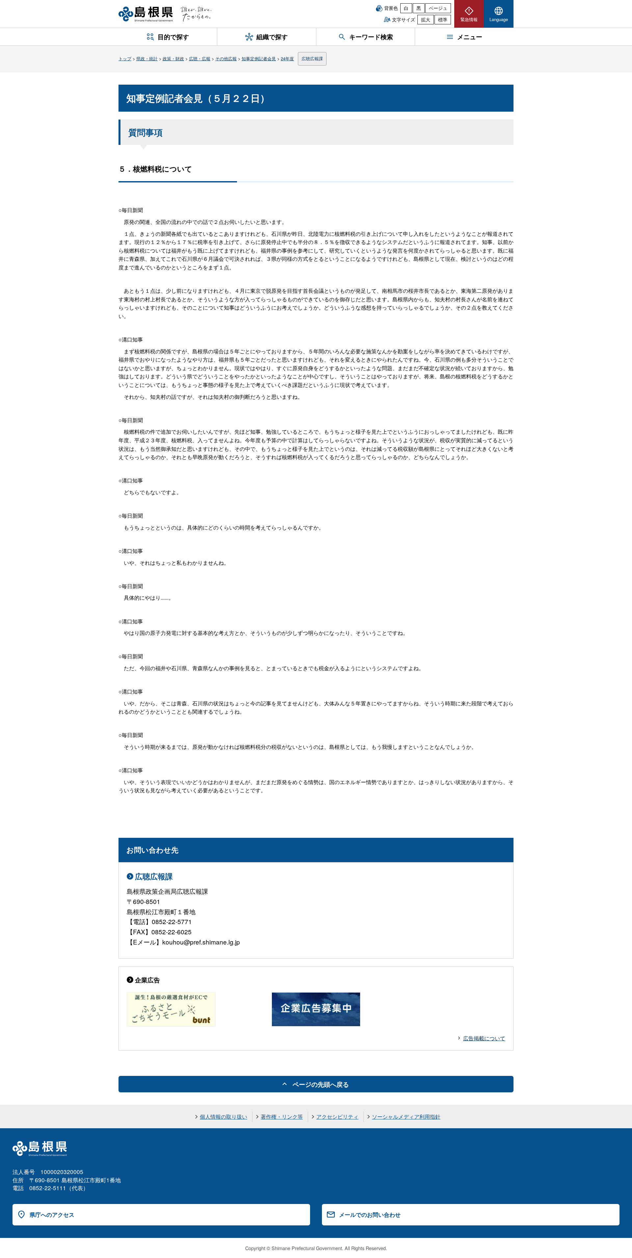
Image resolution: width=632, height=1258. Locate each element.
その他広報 (226, 58)
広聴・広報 (199, 58)
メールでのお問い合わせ (370, 1214)
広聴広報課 (312, 58)
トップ (124, 58)
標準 (442, 19)
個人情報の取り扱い (223, 1116)
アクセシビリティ (337, 1116)
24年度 (287, 58)
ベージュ (438, 8)
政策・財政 (173, 58)
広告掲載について (484, 1038)
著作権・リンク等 (282, 1116)
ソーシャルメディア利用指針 (406, 1116)
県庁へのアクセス (52, 1214)
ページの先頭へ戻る (321, 1084)
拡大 (425, 19)
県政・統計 (147, 58)
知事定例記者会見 (259, 58)
